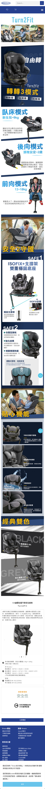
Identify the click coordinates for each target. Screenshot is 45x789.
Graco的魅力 (22, 731)
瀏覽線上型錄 (22, 751)
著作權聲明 (21, 738)
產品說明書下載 (23, 753)
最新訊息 (5, 746)
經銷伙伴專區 (6, 755)
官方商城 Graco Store (24, 748)
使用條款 (21, 760)
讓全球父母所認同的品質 (25, 733)
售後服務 (5, 751)
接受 (22, 784)
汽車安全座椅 (6, 733)
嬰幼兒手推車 (6, 731)
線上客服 (5, 758)
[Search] (42, 3)
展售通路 (5, 753)
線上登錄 (5, 760)
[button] (42, 10)
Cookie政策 (21, 758)
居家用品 (5, 736)
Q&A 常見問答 (6, 748)
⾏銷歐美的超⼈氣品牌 (24, 736)
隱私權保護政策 (23, 755)
